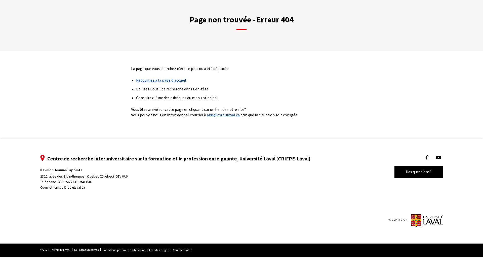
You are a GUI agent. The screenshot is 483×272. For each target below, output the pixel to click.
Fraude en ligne (159, 250)
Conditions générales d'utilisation (123, 250)
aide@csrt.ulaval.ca (223, 114)
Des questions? (418, 171)
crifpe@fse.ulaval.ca (69, 187)
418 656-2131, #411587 (75, 182)
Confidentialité (182, 250)
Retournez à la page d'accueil (161, 80)
